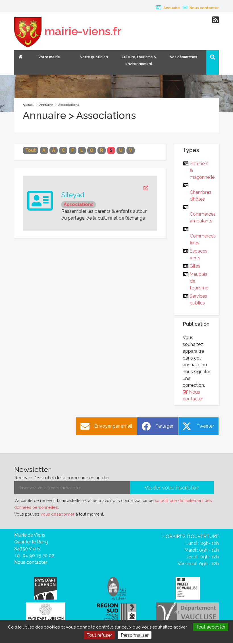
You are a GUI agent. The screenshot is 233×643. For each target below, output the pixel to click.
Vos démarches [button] (183, 57)
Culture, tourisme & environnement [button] (139, 60)
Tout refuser (99, 635)
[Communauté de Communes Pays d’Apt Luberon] (45, 588)
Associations (78, 204)
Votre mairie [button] (49, 57)
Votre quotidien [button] (94, 57)
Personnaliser (135, 635)
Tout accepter (210, 627)
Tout (30, 150)
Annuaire (171, 8)
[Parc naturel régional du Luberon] (116, 588)
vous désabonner (57, 514)
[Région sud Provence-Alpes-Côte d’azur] (116, 612)
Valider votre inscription (172, 488)
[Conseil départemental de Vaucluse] (187, 612)
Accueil (28, 105)
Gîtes (195, 266)
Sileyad (72, 195)
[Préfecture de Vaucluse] (188, 588)
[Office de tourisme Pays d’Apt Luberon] (45, 613)
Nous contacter (204, 8)
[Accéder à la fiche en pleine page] (104, 188)
